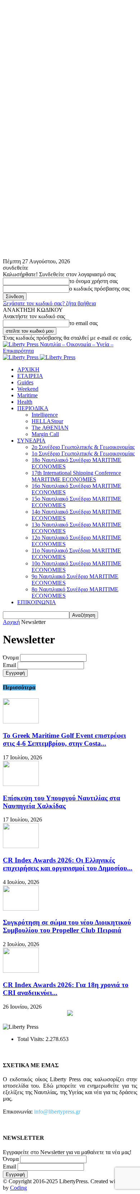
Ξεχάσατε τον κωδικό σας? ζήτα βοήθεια (49, 303)
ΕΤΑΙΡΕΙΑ (30, 376)
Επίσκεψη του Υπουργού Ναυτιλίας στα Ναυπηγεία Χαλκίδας (61, 802)
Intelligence (45, 415)
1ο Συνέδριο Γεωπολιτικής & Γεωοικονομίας (83, 453)
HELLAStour (47, 421)
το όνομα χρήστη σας (93, 281)
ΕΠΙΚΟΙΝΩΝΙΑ (36, 602)
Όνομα (11, 657)
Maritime (27, 395)
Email (9, 665)
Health (24, 402)
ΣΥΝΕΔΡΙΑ (31, 441)
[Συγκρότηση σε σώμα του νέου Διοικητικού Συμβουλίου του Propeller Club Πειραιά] (21, 909)
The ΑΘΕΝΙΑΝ (50, 428)
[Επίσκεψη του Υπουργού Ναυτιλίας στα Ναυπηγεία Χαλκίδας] (21, 784)
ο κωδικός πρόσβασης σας (99, 289)
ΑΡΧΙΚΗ (28, 369)
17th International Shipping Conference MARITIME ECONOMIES (76, 476)
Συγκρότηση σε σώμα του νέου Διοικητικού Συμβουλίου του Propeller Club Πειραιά (67, 926)
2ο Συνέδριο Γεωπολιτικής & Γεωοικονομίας (83, 447)
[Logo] (21, 357)
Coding (18, 1188)
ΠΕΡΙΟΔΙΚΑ (32, 408)
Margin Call (45, 434)
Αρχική (11, 622)
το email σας (83, 323)
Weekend (27, 389)
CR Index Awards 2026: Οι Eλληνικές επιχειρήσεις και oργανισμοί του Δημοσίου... (67, 864)
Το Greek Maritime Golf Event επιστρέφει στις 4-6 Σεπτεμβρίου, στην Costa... (64, 739)
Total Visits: (31, 1039)
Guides (25, 382)
